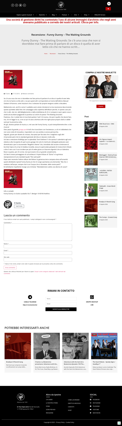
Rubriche (42, 15)
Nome (6, 243)
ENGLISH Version (100, 15)
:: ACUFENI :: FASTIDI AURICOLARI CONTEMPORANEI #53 (106, 172)
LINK (92, 305)
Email (6, 250)
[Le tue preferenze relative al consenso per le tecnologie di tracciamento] (119, 423)
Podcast (64, 15)
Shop (85, 15)
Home (45, 53)
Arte (75, 15)
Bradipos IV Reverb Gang (107, 202)
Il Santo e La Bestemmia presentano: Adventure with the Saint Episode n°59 (46, 364)
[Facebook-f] (12, 5)
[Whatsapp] (24, 5)
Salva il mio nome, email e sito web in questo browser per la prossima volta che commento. (34, 263)
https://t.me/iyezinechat (30, 305)
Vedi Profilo (19, 206)
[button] (109, 3)
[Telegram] (20, 5)
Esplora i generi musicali (24, 15)
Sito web (6, 257)
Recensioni (53, 53)
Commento (8, 222)
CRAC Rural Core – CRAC (106, 124)
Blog (53, 15)
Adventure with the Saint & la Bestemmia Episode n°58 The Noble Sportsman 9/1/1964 (74, 364)
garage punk (23, 129)
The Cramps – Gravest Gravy (108, 217)
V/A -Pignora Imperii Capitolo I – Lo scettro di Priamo (106, 141)
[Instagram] (16, 5)
